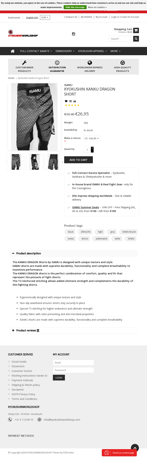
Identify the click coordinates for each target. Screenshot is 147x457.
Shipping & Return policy (26, 385)
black (70, 231)
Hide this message (75, 7)
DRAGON (85, 231)
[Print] (74, 101)
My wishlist (86, 16)
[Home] (12, 51)
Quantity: (69, 149)
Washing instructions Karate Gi (29, 375)
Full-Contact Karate (34, 51)
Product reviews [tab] (27, 330)
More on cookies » (97, 7)
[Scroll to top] (135, 448)
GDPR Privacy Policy (23, 394)
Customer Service (22, 371)
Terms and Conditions (24, 399)
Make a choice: (72, 140)
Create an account (129, 16)
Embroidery (64, 51)
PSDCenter (68, 452)
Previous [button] (6, 162)
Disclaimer (18, 389)
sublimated (101, 238)
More (114, 51)
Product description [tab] (28, 253)
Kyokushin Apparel (91, 51)
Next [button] (62, 162)
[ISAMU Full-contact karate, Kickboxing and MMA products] (23, 33)
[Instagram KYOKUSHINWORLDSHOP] (73, 34)
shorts (85, 238)
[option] (15, 162)
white (117, 238)
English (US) (32, 17)
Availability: (71, 129)
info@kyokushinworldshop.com (62, 419)
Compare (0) (70, 16)
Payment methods (22, 380)
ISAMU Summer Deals (85, 207)
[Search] (136, 39)
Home (11, 78)
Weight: (68, 122)
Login (114, 16)
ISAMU (68, 85)
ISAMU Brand (129, 231)
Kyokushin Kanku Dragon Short (33, 78)
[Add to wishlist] (66, 101)
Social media (19, 361)
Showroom (18, 366)
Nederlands (14, 17)
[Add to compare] (70, 101)
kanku (71, 238)
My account (101, 16)
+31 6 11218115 (24, 419)
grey (112, 231)
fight (100, 231)
